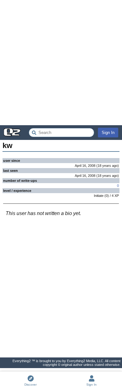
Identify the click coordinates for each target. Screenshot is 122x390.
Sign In (108, 132)
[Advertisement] (61, 63)
